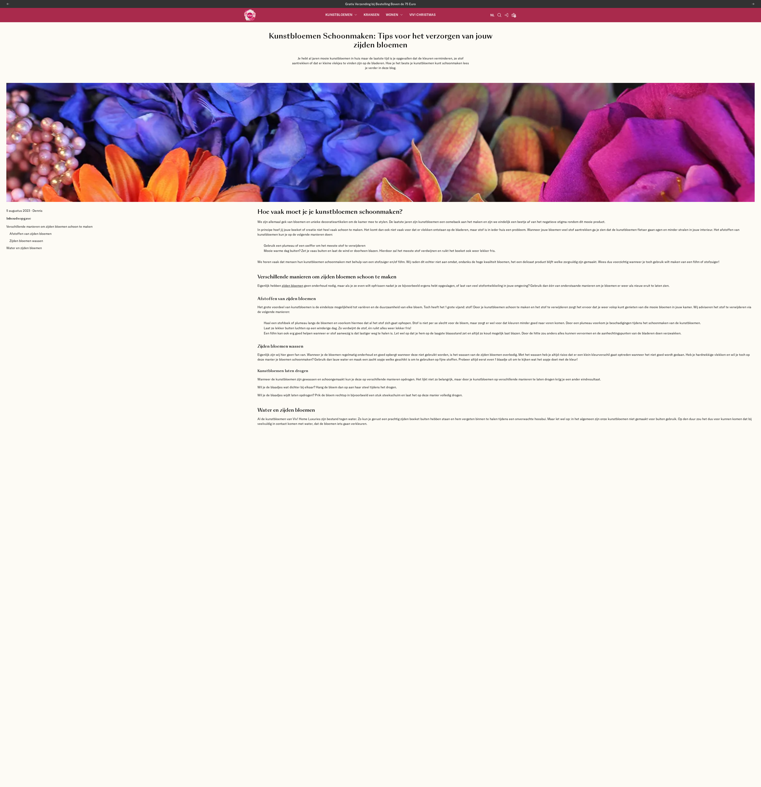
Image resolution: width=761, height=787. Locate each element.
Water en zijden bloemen (24, 248)
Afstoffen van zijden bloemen (31, 233)
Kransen (372, 14)
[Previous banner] (8, 4)
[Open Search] (499, 15)
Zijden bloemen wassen (26, 241)
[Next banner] (753, 4)
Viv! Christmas (422, 14)
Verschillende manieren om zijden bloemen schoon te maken (49, 226)
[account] (506, 15)
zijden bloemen (292, 285)
